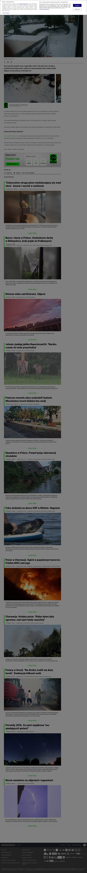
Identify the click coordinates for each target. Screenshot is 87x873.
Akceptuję (77, 5)
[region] (43, 7)
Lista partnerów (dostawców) (44, 9)
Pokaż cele (77, 9)
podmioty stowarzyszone (23, 3)
